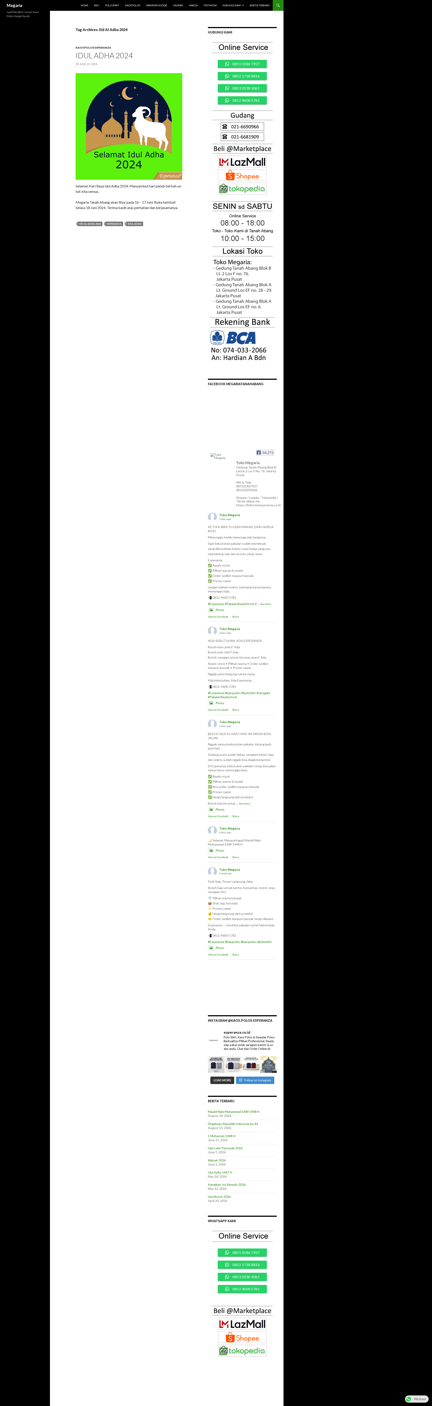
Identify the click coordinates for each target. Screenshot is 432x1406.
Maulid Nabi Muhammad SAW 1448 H (233, 1112)
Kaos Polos (132, 5)
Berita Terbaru (260, 5)
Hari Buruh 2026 (219, 1197)
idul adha (135, 223)
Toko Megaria (229, 515)
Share (235, 616)
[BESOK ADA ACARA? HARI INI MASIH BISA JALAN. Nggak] (251, 1064)
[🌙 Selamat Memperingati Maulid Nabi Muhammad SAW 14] (268, 1064)
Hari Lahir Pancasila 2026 (225, 1148)
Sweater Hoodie (156, 5)
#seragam (263, 693)
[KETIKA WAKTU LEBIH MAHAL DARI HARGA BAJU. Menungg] (216, 1064)
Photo (220, 610)
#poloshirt (248, 693)
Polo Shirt (112, 5)
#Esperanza (216, 604)
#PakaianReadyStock (239, 604)
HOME (84, 5)
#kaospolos (233, 693)
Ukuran (178, 5)
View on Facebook (218, 616)
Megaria (14, 5)
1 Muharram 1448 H (221, 1136)
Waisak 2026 (217, 1160)
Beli (96, 5)
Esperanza (114, 223)
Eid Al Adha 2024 (90, 223)
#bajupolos (232, 942)
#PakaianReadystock (222, 697)
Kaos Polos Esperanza (93, 47)
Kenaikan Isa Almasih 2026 (226, 1184)
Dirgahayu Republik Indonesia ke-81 (233, 1124)
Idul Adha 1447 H (220, 1172)
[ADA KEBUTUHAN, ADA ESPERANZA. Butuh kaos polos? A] (233, 1064)
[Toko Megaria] (222, 456)
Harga (193, 5)
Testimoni (210, 5)
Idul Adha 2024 (104, 55)
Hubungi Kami (232, 5)
